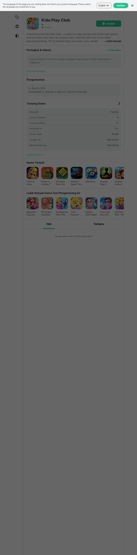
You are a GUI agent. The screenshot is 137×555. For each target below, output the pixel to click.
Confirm (121, 5)
